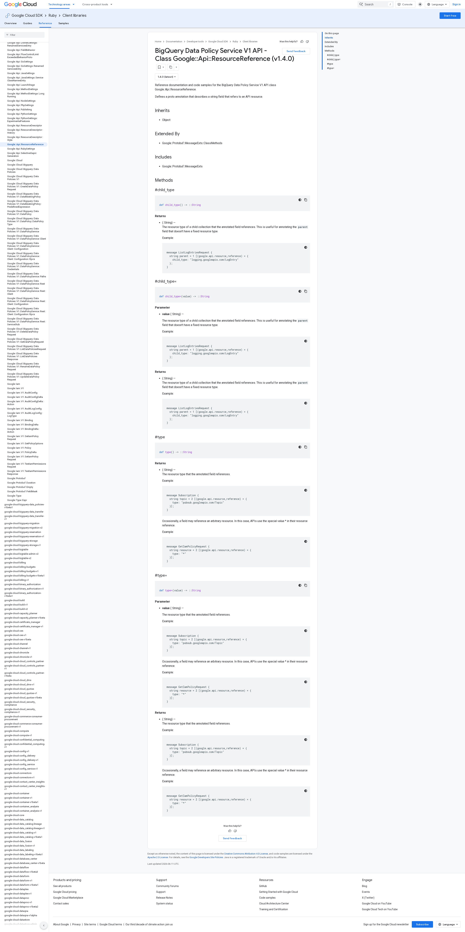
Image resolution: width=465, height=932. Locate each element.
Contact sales (61, 903)
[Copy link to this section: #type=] (170, 576)
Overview (10, 23)
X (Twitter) (368, 897)
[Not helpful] (307, 41)
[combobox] (375, 4)
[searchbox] (24, 35)
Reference (45, 23)
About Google (61, 924)
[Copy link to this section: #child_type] (178, 190)
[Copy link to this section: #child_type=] (180, 282)
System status (164, 903)
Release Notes (164, 897)
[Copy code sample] (306, 200)
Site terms (90, 924)
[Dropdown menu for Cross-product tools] (112, 4)
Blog (364, 886)
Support (160, 891)
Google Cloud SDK (27, 15)
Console (407, 4)
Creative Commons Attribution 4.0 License (246, 853)
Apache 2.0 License (157, 857)
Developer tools (195, 41)
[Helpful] (302, 41)
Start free (450, 15)
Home (158, 41)
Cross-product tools (95, 4)
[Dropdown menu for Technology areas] (74, 4)
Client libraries (74, 15)
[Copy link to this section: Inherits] (173, 111)
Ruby (52, 15)
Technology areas (59, 4)
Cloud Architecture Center (274, 903)
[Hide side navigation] (43, 925)
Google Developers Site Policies (206, 857)
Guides (27, 23)
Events (366, 891)
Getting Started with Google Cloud (278, 891)
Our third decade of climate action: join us (149, 924)
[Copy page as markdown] (170, 67)
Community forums (167, 886)
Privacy (76, 924)
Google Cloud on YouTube (376, 903)
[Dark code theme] (300, 200)
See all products (62, 886)
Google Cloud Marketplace (68, 897)
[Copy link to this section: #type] (168, 437)
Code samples (267, 897)
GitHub (263, 886)
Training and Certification (273, 909)
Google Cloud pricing (64, 891)
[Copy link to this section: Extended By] (183, 134)
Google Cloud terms (111, 924)
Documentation (174, 41)
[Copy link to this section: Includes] (175, 157)
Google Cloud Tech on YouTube (380, 909)
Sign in (456, 4)
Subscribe (422, 924)
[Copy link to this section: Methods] (177, 180)
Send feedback (296, 51)
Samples (63, 23)
